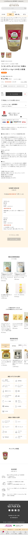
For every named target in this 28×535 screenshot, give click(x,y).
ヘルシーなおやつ (7, 386)
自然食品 (20, 380)
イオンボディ (16, 21)
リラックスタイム (20, 431)
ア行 (12, 21)
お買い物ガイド (10, 529)
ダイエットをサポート (7, 421)
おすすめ (14, 12)
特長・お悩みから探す (10, 19)
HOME (2, 17)
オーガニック (17, 19)
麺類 (19, 396)
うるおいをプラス (20, 437)
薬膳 (19, 391)
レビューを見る (24, 81)
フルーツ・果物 (8, 401)
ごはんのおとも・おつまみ (8, 396)
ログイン (4, 529)
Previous (1, 38)
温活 (6, 432)
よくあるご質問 (18, 529)
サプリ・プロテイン (20, 401)
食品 (4, 17)
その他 (6, 411)
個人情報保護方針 (14, 517)
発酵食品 (7, 406)
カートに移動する (25, 525)
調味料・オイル (8, 391)
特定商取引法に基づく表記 (14, 515)
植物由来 (7, 437)
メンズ (19, 421)
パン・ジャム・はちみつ (20, 386)
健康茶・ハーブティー (9, 20)
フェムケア (7, 426)
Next (26, 38)
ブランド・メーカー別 (7, 21)
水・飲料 (19, 406)
